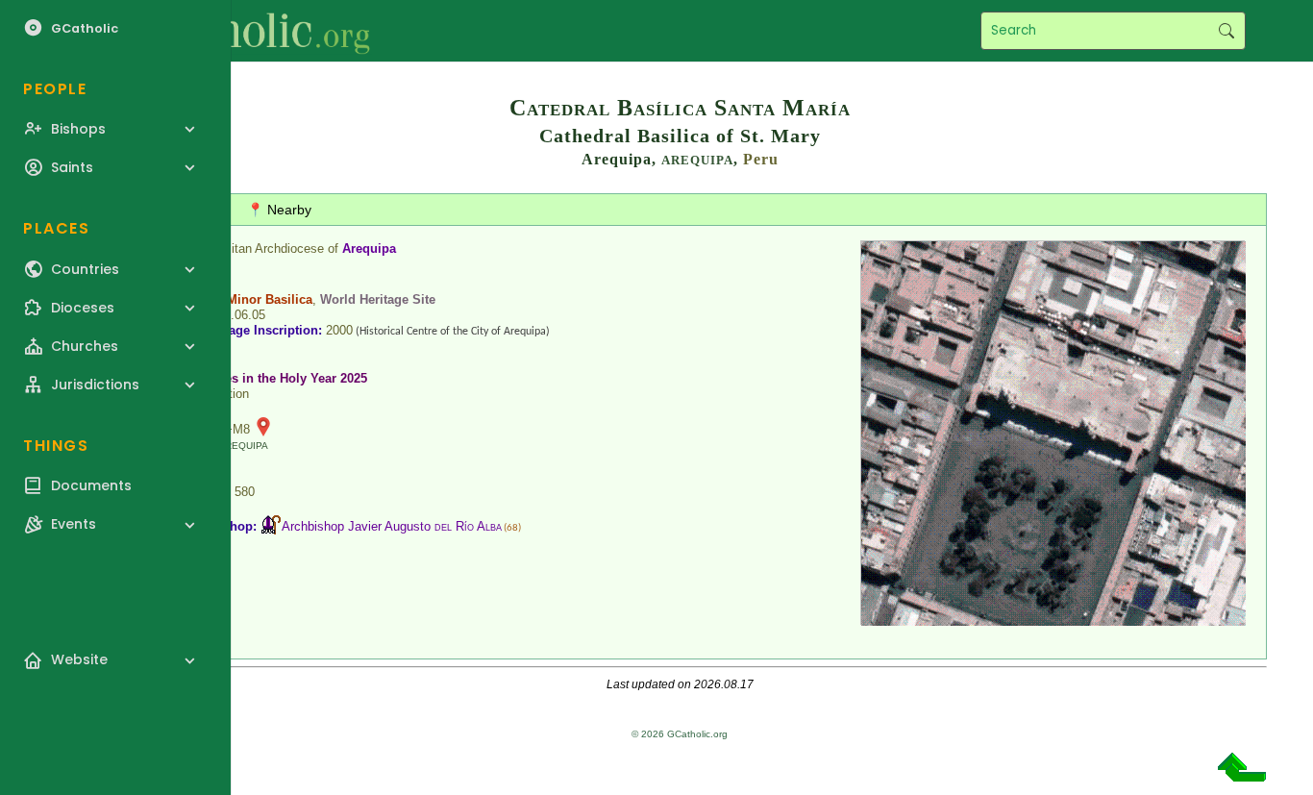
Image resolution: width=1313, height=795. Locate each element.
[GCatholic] (237, 31)
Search (1226, 30)
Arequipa (369, 248)
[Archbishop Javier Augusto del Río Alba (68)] (271, 526)
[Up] (1242, 774)
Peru (761, 159)
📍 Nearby (279, 209)
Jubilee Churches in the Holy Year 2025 (251, 378)
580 (245, 491)
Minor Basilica (269, 299)
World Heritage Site (377, 299)
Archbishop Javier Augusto (392, 526)
